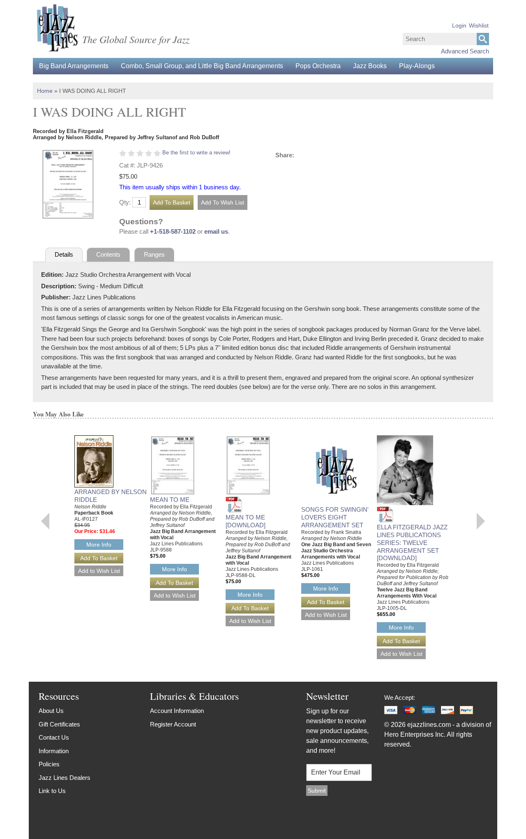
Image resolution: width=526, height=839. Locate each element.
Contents (108, 254)
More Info (98, 544)
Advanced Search (465, 51)
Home (45, 90)
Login (459, 25)
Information (54, 750)
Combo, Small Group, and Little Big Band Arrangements (202, 65)
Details (64, 254)
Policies (49, 764)
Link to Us (52, 790)
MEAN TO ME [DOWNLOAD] (245, 521)
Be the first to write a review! (196, 152)
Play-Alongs (417, 65)
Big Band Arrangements (73, 65)
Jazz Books (370, 65)
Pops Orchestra (318, 65)
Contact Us (54, 737)
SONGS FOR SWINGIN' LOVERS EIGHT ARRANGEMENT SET (335, 517)
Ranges (154, 254)
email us (216, 231)
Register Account (173, 724)
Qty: (125, 202)
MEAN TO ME (169, 499)
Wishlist (479, 25)
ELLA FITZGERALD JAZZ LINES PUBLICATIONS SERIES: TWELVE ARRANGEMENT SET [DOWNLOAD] (412, 542)
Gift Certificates (59, 724)
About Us (51, 710)
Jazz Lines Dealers (64, 777)
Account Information (177, 710)
